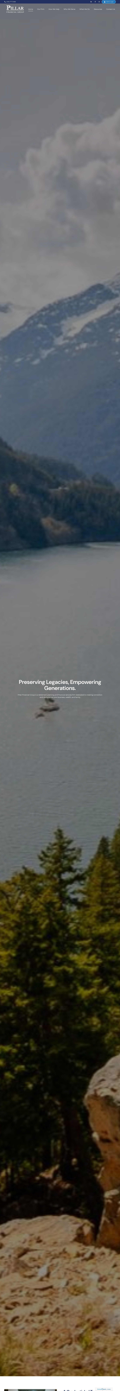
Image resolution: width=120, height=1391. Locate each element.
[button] (30, 9)
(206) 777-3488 (11, 2)
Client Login (109, 2)
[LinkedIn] (91, 1)
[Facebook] (95, 1)
